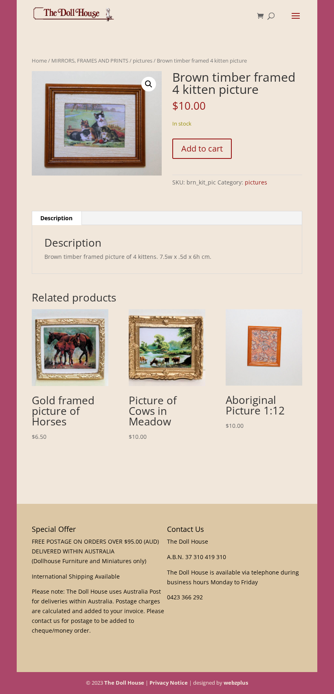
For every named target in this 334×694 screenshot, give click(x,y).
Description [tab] (56, 218)
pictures (142, 60)
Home (39, 60)
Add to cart (202, 148)
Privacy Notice (168, 682)
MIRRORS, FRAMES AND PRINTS (89, 60)
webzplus (236, 682)
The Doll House (124, 682)
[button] (148, 84)
